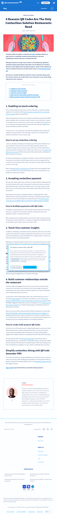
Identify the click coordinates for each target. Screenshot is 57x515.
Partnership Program (43, 455)
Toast (45, 122)
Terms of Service (10, 511)
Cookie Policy (40, 511)
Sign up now (50, 415)
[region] (28, 257)
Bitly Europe (41, 451)
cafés (33, 54)
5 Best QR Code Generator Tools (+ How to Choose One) (14, 480)
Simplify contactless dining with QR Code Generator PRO (24, 97)
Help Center (40, 440)
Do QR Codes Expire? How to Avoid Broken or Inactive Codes (15, 474)
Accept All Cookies (30, 267)
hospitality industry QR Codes (43, 361)
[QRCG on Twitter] (51, 429)
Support (40, 437)
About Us (41, 447)
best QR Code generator (28, 338)
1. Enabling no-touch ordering (17, 88)
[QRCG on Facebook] (48, 429)
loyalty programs (16, 298)
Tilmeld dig (46, 2)
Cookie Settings (16, 267)
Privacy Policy (41, 462)
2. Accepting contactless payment (18, 91)
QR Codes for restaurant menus (21, 168)
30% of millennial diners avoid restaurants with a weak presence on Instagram (26, 313)
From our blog (28, 469)
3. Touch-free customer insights (18, 93)
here (15, 501)
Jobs (39, 458)
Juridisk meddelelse (21, 511)
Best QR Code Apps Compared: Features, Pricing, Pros (39, 474)
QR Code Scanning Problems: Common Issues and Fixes (41, 480)
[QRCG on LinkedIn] (44, 429)
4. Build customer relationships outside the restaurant (24, 95)
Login (38, 2)
